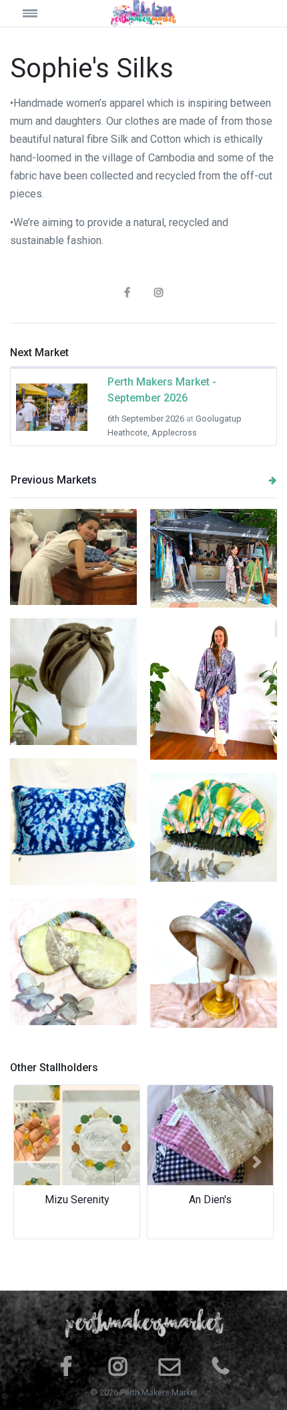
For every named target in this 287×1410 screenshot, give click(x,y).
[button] (30, 1162)
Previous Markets (54, 480)
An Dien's (210, 1199)
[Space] (143, 13)
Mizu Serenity (77, 1199)
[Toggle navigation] (43, 13)
